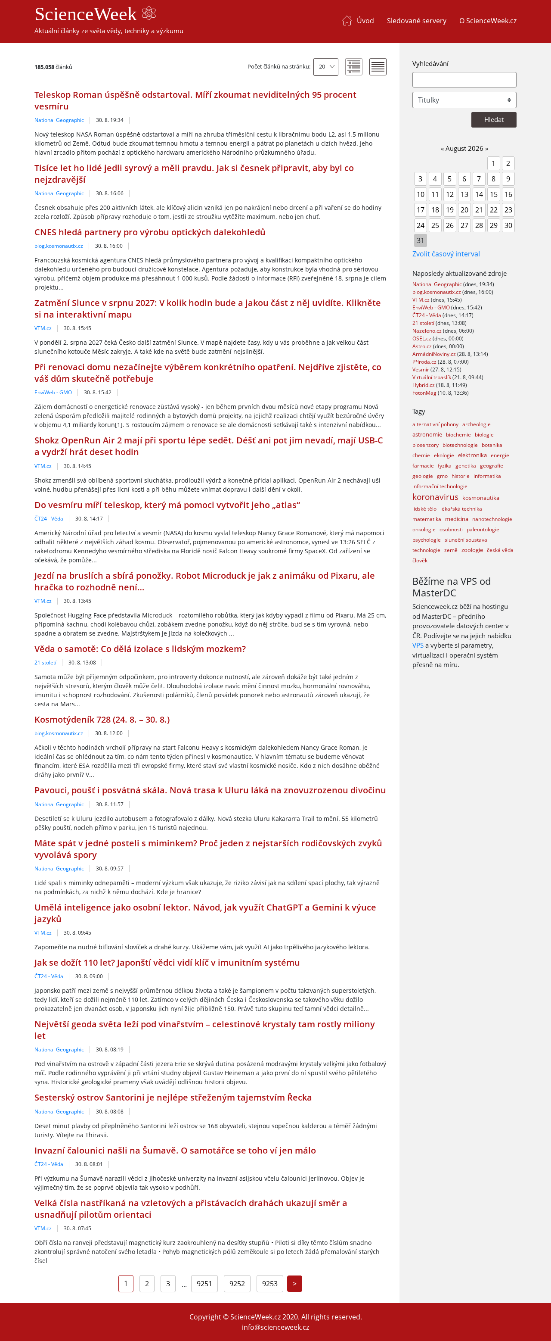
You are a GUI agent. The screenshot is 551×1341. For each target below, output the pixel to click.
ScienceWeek (88, 14)
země (451, 550)
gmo (442, 476)
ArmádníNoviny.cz (434, 354)
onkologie (424, 529)
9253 (270, 1283)
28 (479, 225)
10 (420, 194)
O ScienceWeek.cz (488, 20)
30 (508, 225)
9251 (204, 1283)
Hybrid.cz (424, 385)
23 (508, 210)
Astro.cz (422, 346)
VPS (418, 645)
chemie (421, 455)
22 (494, 210)
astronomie (427, 434)
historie (461, 476)
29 (494, 225)
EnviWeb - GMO (53, 392)
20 (322, 66)
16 (508, 194)
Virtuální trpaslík (432, 377)
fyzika (445, 465)
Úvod (365, 20)
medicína (456, 519)
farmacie (423, 465)
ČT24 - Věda (48, 518)
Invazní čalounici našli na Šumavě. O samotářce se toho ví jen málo (175, 1150)
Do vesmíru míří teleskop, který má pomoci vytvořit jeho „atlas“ (167, 505)
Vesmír (421, 369)
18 (435, 210)
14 (479, 194)
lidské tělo (424, 508)
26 (450, 225)
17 (420, 210)
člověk (419, 560)
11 (435, 194)
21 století (45, 662)
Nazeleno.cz (427, 330)
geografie (491, 465)
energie (500, 455)
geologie (422, 476)
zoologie (472, 550)
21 (479, 210)
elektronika (472, 455)
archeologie (476, 424)
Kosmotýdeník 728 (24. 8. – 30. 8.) (102, 719)
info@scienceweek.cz (275, 1327)
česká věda (500, 550)
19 (450, 210)
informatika (487, 476)
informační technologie (439, 486)
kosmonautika (480, 498)
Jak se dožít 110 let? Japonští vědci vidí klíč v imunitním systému (167, 962)
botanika (492, 445)
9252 (237, 1283)
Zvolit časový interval (446, 254)
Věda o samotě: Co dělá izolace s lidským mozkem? (140, 649)
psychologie (426, 539)
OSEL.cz (422, 338)
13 (464, 194)
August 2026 (464, 148)
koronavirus (435, 496)
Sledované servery (416, 20)
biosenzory (425, 445)
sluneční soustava (466, 539)
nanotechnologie (492, 519)
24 (420, 225)
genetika (465, 465)
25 (435, 225)
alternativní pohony (435, 424)
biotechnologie (460, 445)
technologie (426, 550)
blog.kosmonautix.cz (58, 245)
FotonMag (425, 392)
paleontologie (483, 529)
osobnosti (451, 529)
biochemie (458, 434)
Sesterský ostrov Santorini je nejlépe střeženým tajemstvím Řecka (173, 1097)
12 (450, 194)
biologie (484, 434)
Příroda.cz (425, 361)
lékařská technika (461, 508)
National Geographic (59, 120)
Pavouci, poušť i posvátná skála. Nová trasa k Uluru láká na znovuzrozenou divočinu (210, 790)
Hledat (494, 119)
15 (494, 194)
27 (464, 225)
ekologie (444, 455)
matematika (426, 519)
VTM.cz (43, 328)
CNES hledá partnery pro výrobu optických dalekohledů (150, 232)
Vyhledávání (430, 63)
